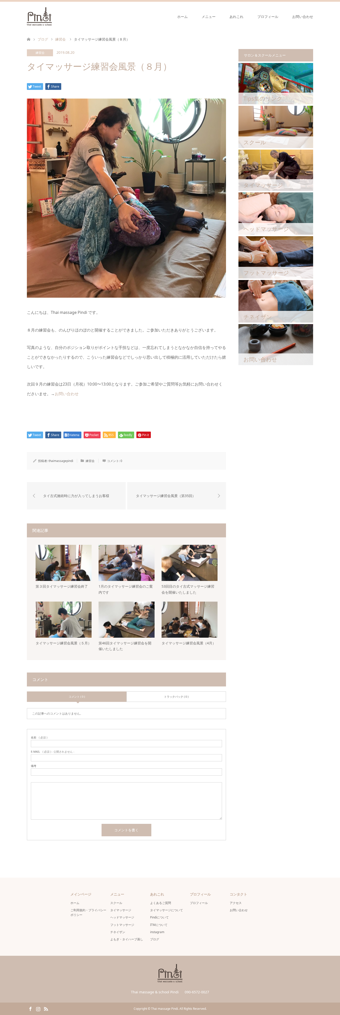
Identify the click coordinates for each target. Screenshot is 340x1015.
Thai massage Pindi (164, 1009)
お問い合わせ (302, 16)
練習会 (40, 53)
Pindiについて (159, 917)
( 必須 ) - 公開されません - (52, 751)
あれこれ (236, 16)
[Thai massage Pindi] (52, 16)
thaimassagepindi (61, 461)
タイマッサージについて (166, 910)
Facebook (30, 1009)
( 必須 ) (39, 737)
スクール (116, 903)
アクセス (236, 903)
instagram (157, 932)
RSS (46, 1009)
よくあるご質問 (160, 903)
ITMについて (159, 925)
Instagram (38, 1009)
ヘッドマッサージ (122, 917)
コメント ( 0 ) (77, 696)
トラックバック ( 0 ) (176, 696)
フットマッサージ (122, 925)
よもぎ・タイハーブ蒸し (126, 939)
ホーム (182, 16)
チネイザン (117, 932)
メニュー (209, 16)
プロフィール (267, 16)
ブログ (154, 939)
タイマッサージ (120, 910)
